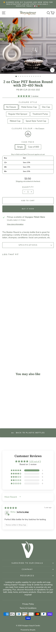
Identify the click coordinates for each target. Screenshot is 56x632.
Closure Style (28, 102)
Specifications (28, 245)
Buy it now (28, 209)
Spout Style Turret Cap (36, 121)
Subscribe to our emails (27, 563)
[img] (10, 508)
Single (20, 146)
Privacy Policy (28, 604)
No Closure (11, 107)
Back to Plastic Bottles (30, 433)
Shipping (19, 181)
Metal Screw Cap (29, 107)
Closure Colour (28, 129)
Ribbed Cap (15, 121)
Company (27, 569)
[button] (24, 96)
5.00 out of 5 (35, 461)
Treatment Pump (40, 114)
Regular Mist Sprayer (17, 114)
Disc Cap (46, 107)
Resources (27, 575)
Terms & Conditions (28, 608)
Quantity (28, 187)
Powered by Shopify (28, 630)
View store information (15, 224)
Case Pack (28, 142)
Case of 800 (33, 146)
